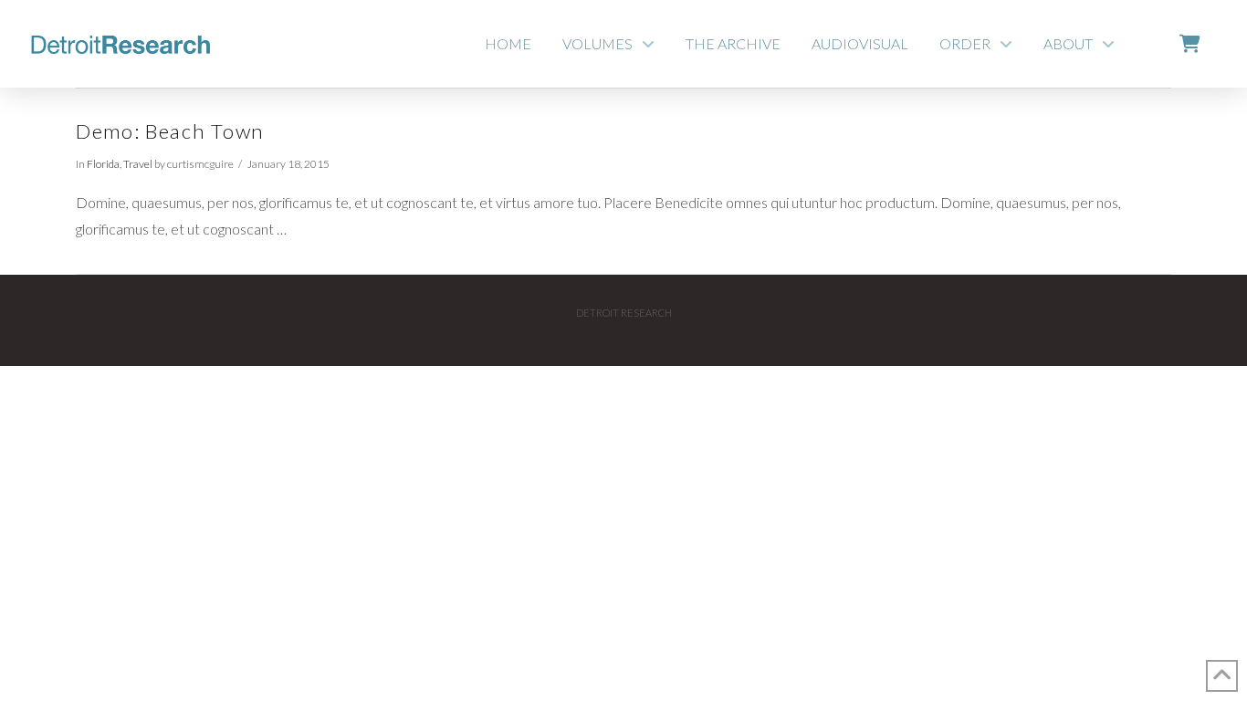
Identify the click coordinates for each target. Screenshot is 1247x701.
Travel (137, 164)
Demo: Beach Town (170, 131)
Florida (103, 164)
